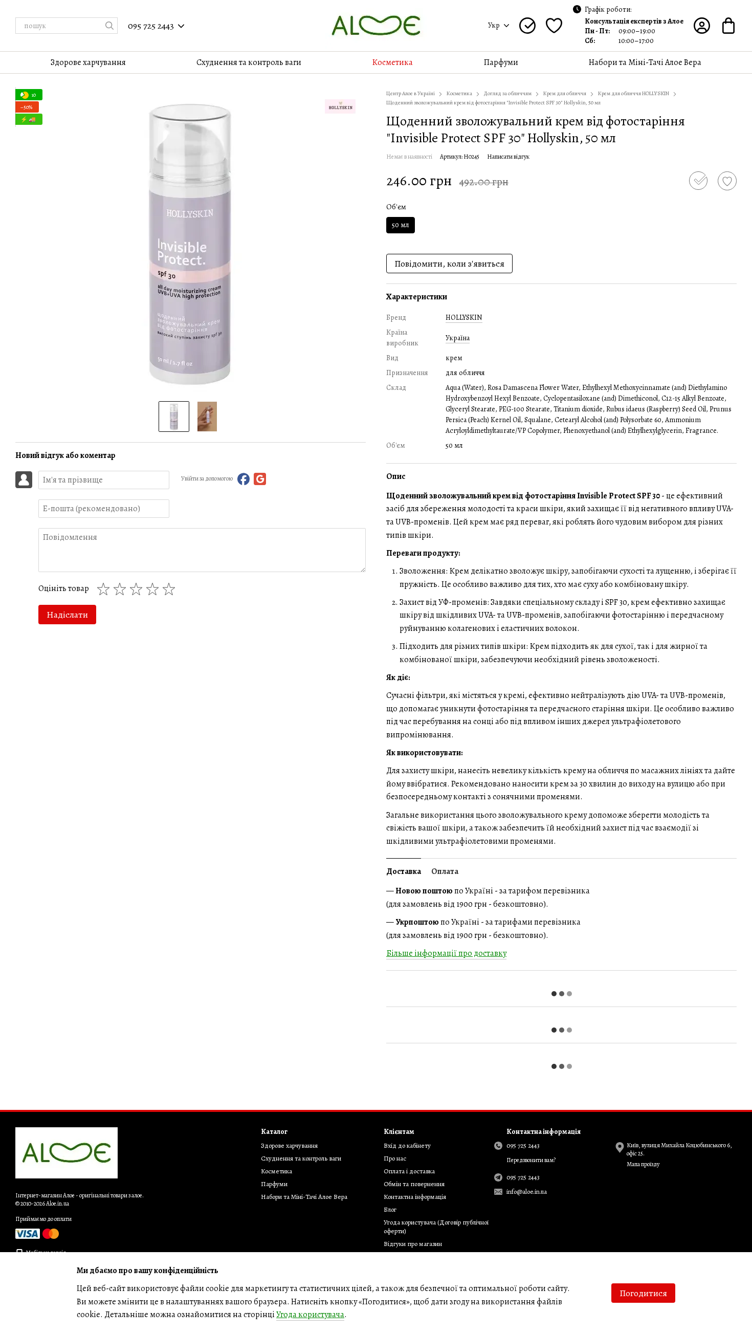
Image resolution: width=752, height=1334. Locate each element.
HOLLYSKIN (464, 317)
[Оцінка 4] (154, 589)
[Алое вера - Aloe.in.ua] (66, 1152)
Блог (390, 1209)
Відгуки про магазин (413, 1243)
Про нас (395, 1158)
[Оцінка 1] (105, 589)
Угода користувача (310, 1314)
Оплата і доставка (409, 1171)
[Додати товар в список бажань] (727, 180)
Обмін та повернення (414, 1183)
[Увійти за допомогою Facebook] (243, 479)
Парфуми (501, 62)
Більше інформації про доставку (446, 953)
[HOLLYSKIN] (340, 106)
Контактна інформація (415, 1196)
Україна (458, 338)
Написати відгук (508, 156)
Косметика (392, 62)
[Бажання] (554, 25)
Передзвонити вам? (531, 1160)
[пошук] (109, 25)
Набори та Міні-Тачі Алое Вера (645, 62)
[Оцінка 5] (171, 589)
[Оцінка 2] (122, 589)
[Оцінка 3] (138, 589)
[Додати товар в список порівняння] (698, 180)
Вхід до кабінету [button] (407, 1145)
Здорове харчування (88, 62)
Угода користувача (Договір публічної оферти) (436, 1226)
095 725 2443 (151, 25)
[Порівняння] (527, 25)
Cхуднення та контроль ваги (248, 62)
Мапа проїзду (643, 1164)
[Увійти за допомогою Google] (260, 479)
